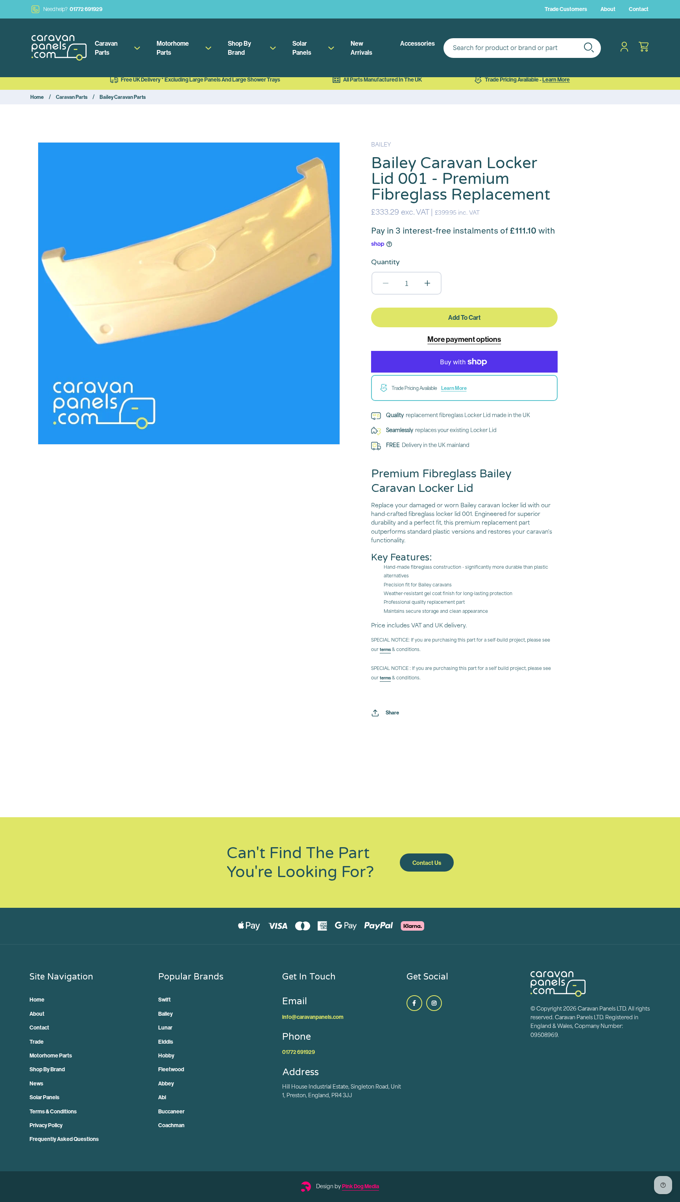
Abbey (166, 1083)
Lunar (165, 1027)
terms (385, 649)
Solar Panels (301, 47)
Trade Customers (566, 9)
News (36, 1083)
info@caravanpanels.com (313, 1016)
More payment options (464, 339)
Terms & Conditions (53, 1111)
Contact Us (426, 862)
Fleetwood (171, 1069)
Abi (162, 1097)
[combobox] (522, 48)
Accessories (417, 43)
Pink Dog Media (360, 1186)
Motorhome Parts (173, 47)
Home (37, 97)
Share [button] (392, 712)
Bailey (165, 1013)
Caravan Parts (106, 47)
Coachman (171, 1125)
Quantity (385, 262)
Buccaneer (171, 1111)
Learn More (556, 79)
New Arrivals (361, 47)
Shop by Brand (239, 47)
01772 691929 (72, 9)
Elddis (165, 1041)
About (608, 9)
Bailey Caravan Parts (123, 97)
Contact (639, 9)
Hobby (166, 1055)
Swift (164, 999)
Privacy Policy (46, 1125)
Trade (37, 1041)
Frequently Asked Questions (64, 1139)
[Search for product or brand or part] (589, 47)
